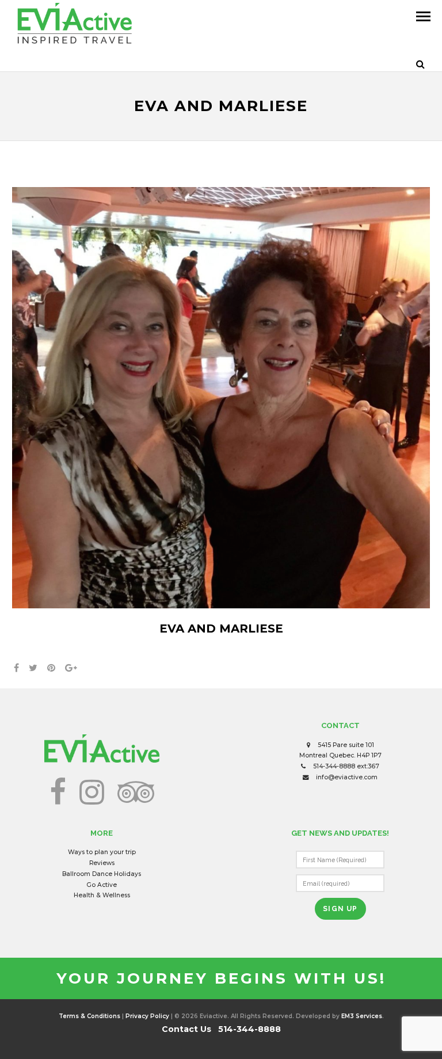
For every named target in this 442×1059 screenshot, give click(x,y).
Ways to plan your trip (102, 852)
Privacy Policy (147, 1016)
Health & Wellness (102, 895)
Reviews (102, 863)
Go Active (101, 885)
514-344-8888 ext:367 (346, 766)
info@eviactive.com (347, 777)
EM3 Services (361, 1016)
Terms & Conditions (89, 1016)
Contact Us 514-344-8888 (221, 1029)
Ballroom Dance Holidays (101, 874)
